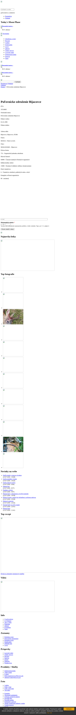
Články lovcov (9, 50)
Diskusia (7, 661)
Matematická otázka (8, 222)
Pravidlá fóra (8, 698)
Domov (3, 87)
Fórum (6, 659)
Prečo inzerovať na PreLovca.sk (13, 676)
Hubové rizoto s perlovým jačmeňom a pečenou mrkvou (19, 497)
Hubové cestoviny (8, 501)
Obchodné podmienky (11, 695)
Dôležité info (8, 643)
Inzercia (7, 56)
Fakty (7, 58)
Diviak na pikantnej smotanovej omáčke (12, 574)
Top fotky (7, 690)
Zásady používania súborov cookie (14, 703)
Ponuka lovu (8, 663)
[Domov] (1, 1)
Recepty (7, 41)
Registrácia (8, 16)
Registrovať (4, 83)
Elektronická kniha (10, 54)
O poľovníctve (8, 619)
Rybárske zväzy (9, 637)
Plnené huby (6, 508)
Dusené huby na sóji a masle (11, 505)
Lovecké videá (9, 52)
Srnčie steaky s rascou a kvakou (12, 475)
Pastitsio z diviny (8, 490)
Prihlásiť (7, 18)
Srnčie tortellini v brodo (10, 479)
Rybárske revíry (9, 640)
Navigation (6, 33)
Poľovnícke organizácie (11, 638)
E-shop (6, 674)
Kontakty (7, 693)
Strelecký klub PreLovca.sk (12, 677)
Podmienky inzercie (10, 702)
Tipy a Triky (8, 622)
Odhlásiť (3, 85)
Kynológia (7, 627)
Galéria (7, 43)
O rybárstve (7, 621)
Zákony (7, 48)
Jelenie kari (6, 486)
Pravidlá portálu (9, 700)
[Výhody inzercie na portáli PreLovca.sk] (1, 232)
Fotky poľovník (9, 688)
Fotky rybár (7, 687)
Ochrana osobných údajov (12, 697)
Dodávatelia (8, 45)
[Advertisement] (15, 93)
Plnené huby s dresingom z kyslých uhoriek (15, 494)
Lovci (7, 47)
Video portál (8, 672)
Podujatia (7, 624)
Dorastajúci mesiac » (7, 26)
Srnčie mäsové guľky (9, 482)
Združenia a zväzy (10, 39)
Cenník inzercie (9, 705)
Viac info (49, 713)
